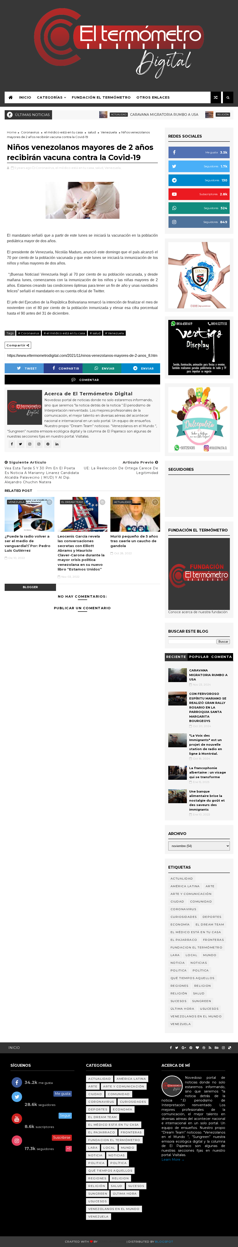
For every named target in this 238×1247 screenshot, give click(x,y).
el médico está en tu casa (63, 132)
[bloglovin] (197, 1048)
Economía (180, 924)
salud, (99, 168)
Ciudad (177, 901)
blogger (30, 587)
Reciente (176, 657)
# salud (95, 333)
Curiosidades (184, 916)
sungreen (201, 1001)
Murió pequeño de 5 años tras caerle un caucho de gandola (134, 541)
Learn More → (173, 1159)
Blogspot (164, 1241)
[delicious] (229, 1048)
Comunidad (201, 901)
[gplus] (184, 1048)
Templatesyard (112, 1241)
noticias (199, 962)
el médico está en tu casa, (75, 168)
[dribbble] (203, 1048)
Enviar (108, 368)
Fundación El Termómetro (101, 97)
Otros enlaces (153, 97)
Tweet (31, 368)
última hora (183, 1008)
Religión (204, 114)
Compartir (69, 368)
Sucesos (179, 1001)
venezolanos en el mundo (196, 1016)
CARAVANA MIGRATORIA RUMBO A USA (146, 115)
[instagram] (223, 1048)
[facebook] (171, 1048)
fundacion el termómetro (197, 947)
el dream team (72, 502)
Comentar (89, 380)
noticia (178, 962)
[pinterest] (190, 1048)
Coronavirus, (45, 168)
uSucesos (209, 1008)
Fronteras (213, 939)
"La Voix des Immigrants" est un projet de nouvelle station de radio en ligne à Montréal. (205, 744)
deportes (212, 916)
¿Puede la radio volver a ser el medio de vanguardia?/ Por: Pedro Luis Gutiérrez (27, 543)
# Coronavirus (28, 333)
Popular (199, 657)
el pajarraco (184, 939)
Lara (175, 955)
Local (192, 955)
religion (202, 985)
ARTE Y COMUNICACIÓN (191, 894)
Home (12, 132)
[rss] (210, 1048)
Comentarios (221, 658)
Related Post (18, 491)
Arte (210, 886)
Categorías (50, 97)
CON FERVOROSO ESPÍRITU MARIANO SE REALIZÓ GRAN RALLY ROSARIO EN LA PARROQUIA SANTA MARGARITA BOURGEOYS (207, 707)
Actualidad (100, 114)
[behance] (217, 1048)
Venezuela (109, 132)
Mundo (210, 955)
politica (179, 970)
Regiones (179, 985)
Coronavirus (30, 132)
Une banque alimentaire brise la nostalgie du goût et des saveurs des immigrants (207, 800)
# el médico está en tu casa (64, 333)
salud (92, 132)
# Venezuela (114, 333)
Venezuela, (113, 168)
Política (201, 970)
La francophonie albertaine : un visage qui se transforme (207, 772)
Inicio (25, 97)
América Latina (185, 886)
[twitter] (176, 1048)
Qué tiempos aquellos (193, 978)
